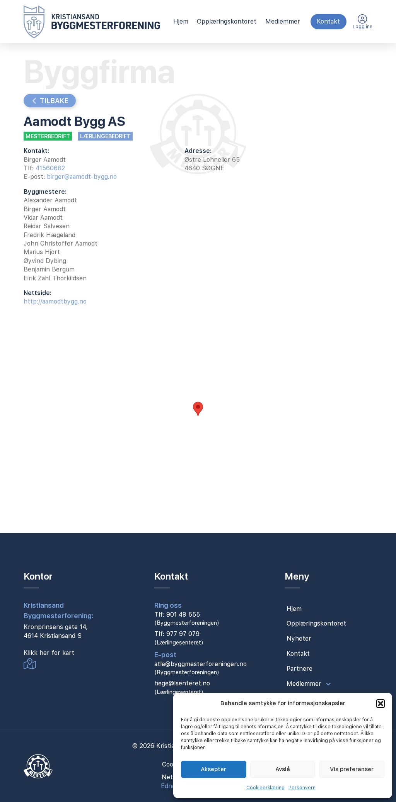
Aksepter (213, 769)
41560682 (50, 168)
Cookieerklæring (265, 787)
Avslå (282, 769)
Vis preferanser (352, 769)
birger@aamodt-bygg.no (82, 176)
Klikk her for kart (49, 652)
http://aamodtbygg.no (55, 301)
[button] (380, 703)
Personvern (302, 787)
